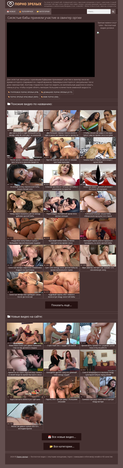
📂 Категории (43, 11)
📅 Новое (11, 11)
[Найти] (113, 11)
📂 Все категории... (61, 446)
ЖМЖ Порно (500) (50, 97)
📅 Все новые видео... (61, 437)
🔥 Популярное (26, 11)
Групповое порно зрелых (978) (24, 92)
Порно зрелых (22, 457)
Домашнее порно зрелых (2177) (57, 92)
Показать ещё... (61, 305)
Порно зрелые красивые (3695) (24, 97)
